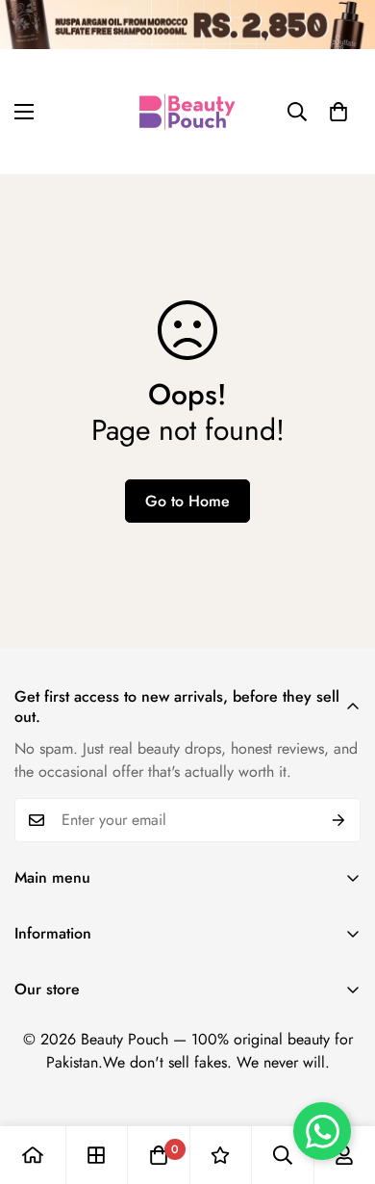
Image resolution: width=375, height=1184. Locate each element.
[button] (338, 112)
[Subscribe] (339, 820)
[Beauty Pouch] (187, 111)
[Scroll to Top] (340, 1082)
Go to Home (187, 501)
